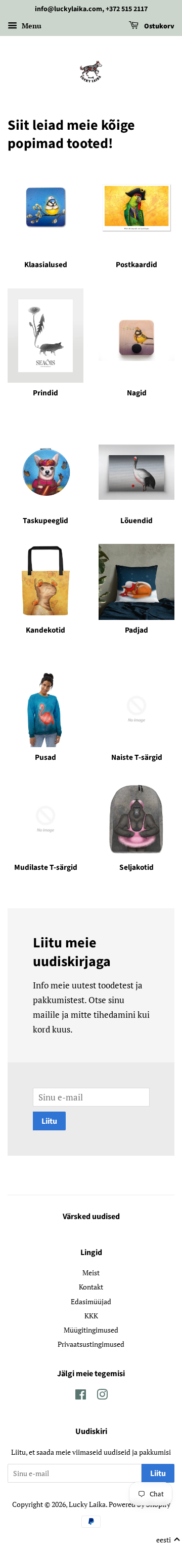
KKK (91, 1315)
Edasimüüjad (91, 1301)
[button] (168, 1540)
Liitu (49, 1121)
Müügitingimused (91, 1330)
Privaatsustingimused (91, 1344)
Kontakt (91, 1287)
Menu (30, 25)
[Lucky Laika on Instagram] (102, 1396)
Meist (91, 1272)
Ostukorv (158, 26)
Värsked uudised (91, 1216)
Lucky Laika (87, 1504)
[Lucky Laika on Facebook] (80, 1396)
